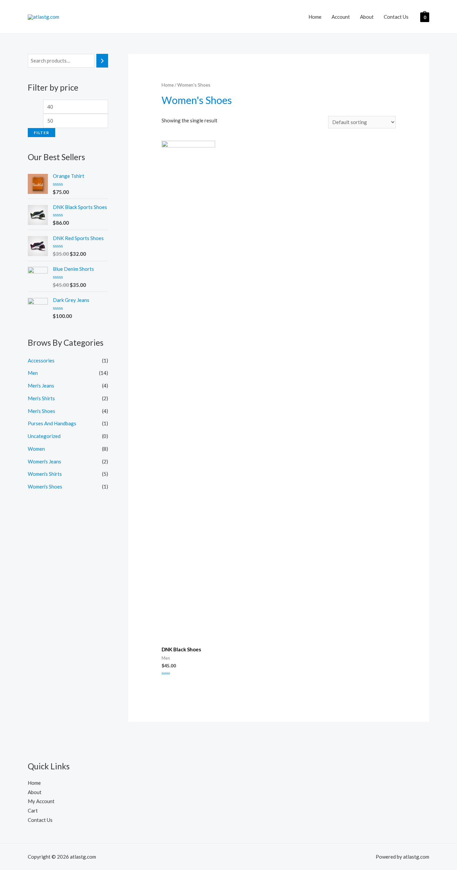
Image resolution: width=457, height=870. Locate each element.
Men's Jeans (41, 386)
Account (341, 17)
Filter (41, 132)
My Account (41, 801)
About (367, 17)
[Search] (102, 61)
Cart (33, 810)
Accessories (41, 360)
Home (315, 17)
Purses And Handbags (52, 423)
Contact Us (396, 17)
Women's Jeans (44, 461)
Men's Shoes (41, 411)
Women (36, 449)
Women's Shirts (45, 474)
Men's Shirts (41, 398)
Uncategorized (44, 436)
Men (33, 373)
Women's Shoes (45, 486)
